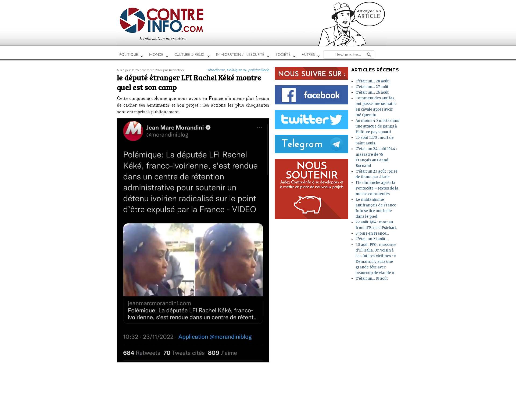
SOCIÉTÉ (283, 54)
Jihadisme (216, 70)
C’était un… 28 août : (373, 81)
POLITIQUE (128, 54)
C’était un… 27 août (372, 87)
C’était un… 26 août (372, 92)
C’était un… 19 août (372, 278)
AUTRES (308, 54)
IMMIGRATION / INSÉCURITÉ (240, 54)
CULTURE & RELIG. (189, 54)
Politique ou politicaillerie (248, 70)
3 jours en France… (372, 233)
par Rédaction (173, 70)
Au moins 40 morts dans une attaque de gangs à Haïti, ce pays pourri (377, 126)
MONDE (156, 54)
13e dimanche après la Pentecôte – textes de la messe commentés (377, 188)
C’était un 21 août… (372, 239)
